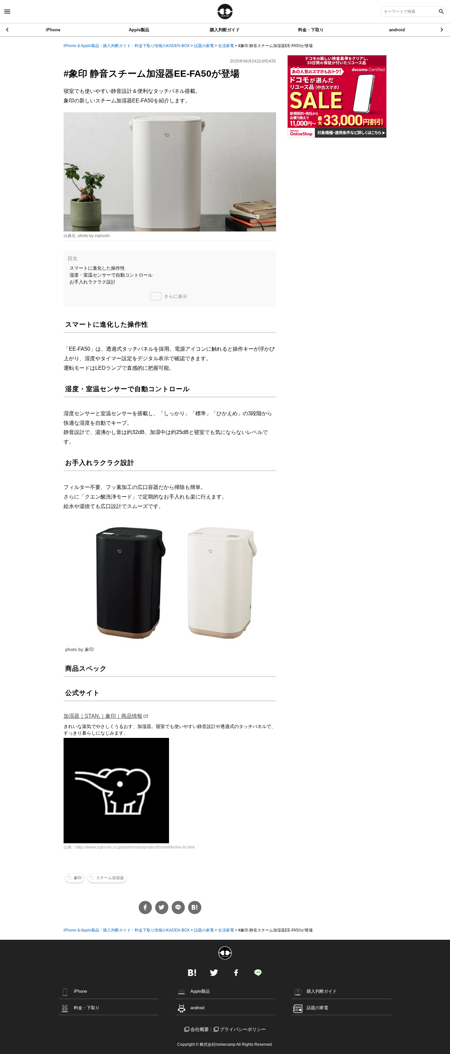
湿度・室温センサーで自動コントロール (111, 275)
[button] (442, 30)
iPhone (53, 29)
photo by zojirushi (94, 235)
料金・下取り (311, 29)
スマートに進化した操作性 (97, 268)
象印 (78, 878)
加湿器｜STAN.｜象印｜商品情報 (103, 716)
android (397, 29)
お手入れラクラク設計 (93, 281)
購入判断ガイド (225, 29)
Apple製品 (139, 29)
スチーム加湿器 (110, 878)
